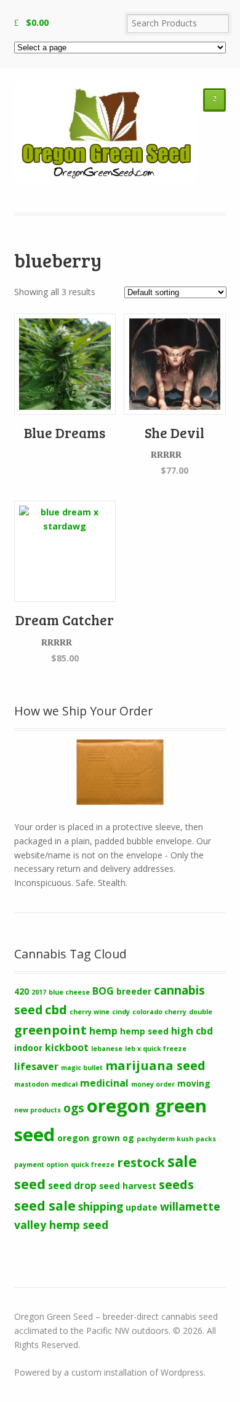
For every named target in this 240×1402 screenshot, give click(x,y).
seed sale (45, 1205)
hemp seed (144, 1031)
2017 (38, 992)
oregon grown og (95, 1138)
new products (37, 1110)
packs (206, 1138)
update (142, 1207)
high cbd (192, 1031)
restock (141, 1162)
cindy (121, 1011)
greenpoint (50, 1029)
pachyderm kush (165, 1138)
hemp (103, 1031)
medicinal (104, 1083)
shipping (100, 1206)
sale (182, 1161)
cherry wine (90, 1011)
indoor (28, 1047)
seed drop (72, 1185)
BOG (103, 991)
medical (64, 1084)
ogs (73, 1108)
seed (30, 1184)
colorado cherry (159, 1011)
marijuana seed (155, 1065)
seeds (176, 1184)
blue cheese (69, 992)
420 (21, 991)
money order (153, 1084)
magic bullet (82, 1067)
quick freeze (92, 1164)
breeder (133, 991)
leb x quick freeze (155, 1048)
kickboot (67, 1047)
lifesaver (36, 1066)
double (200, 1011)
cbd (56, 1009)
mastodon (31, 1084)
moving (193, 1083)
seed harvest (127, 1186)
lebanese (106, 1048)
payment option (41, 1164)
